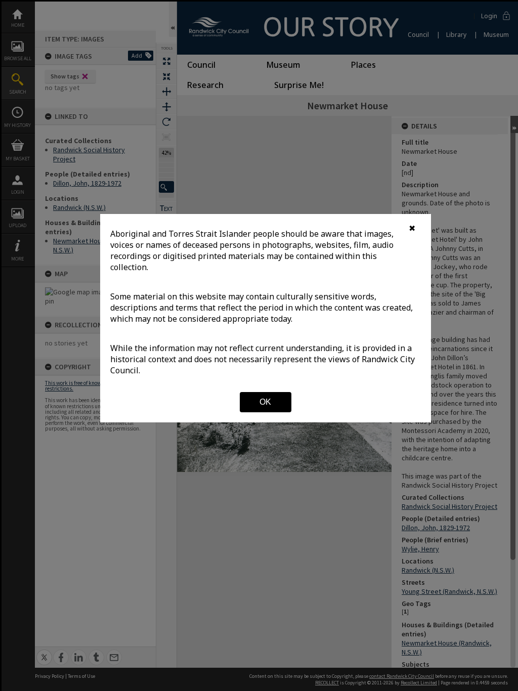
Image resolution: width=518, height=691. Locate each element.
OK (265, 402)
